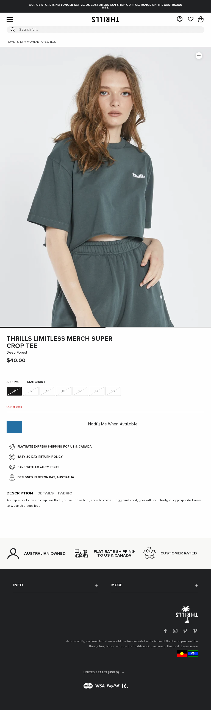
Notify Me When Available (113, 424)
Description (20, 493)
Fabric (65, 493)
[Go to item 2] (158, 327)
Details (45, 493)
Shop (20, 42)
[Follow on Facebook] (165, 631)
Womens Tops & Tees (41, 42)
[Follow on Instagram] (175, 631)
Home (11, 42)
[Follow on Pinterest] (185, 631)
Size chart (36, 381)
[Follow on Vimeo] (195, 631)
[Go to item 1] (53, 327)
